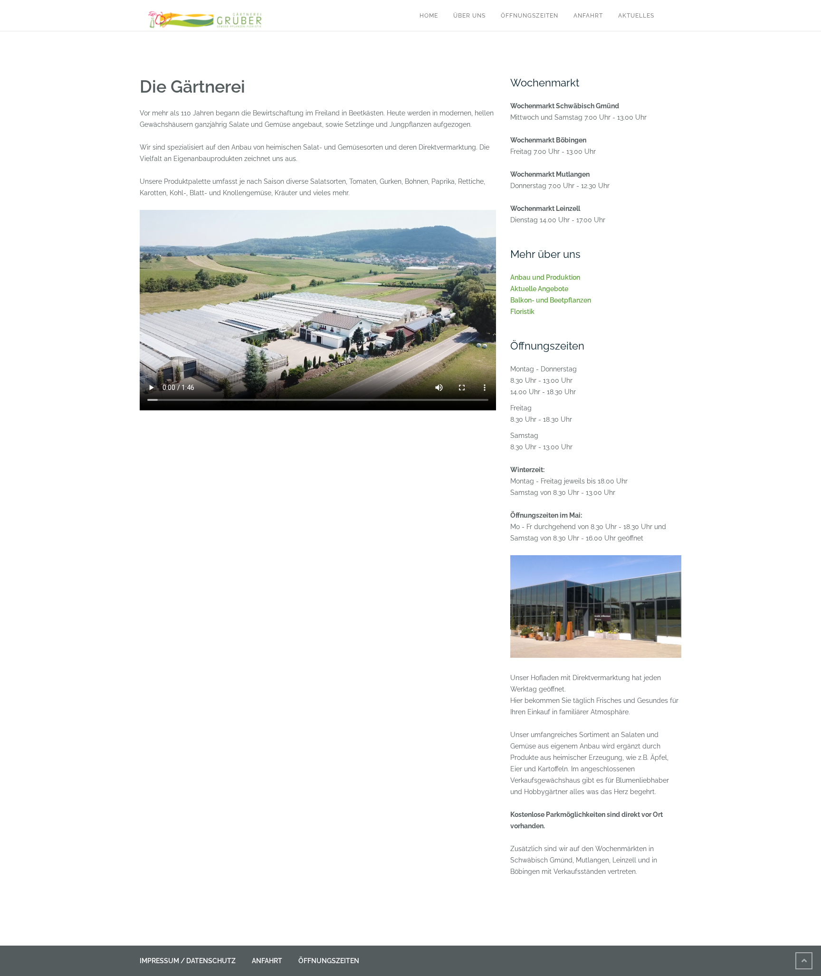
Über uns (469, 15)
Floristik (522, 311)
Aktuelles (636, 15)
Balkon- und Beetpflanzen (550, 300)
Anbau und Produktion (545, 277)
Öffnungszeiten (529, 15)
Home (429, 15)
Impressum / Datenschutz (188, 961)
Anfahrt (588, 15)
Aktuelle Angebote (539, 289)
